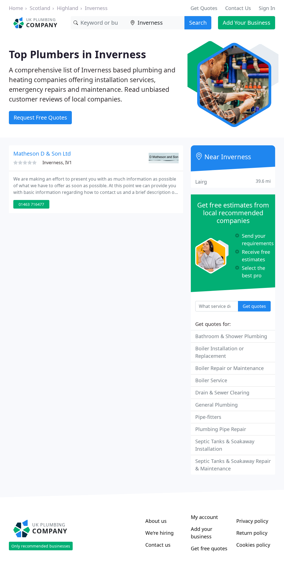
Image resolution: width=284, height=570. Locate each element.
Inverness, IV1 (57, 162)
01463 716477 (31, 204)
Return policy (251, 533)
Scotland (40, 8)
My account (204, 517)
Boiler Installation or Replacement (219, 352)
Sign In (267, 8)
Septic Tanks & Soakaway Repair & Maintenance (233, 465)
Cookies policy (253, 544)
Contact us (158, 544)
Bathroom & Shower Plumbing (231, 336)
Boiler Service (211, 380)
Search (198, 22)
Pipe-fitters (208, 417)
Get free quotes (209, 548)
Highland (67, 8)
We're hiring (159, 533)
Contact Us (238, 8)
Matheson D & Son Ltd (42, 153)
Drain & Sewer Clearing (222, 392)
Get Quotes (204, 8)
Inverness (96, 8)
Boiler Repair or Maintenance (229, 368)
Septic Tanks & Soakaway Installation (224, 445)
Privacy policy (252, 521)
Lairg (233, 181)
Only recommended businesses (40, 546)
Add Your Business (246, 22)
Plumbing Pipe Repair (220, 429)
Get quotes (254, 306)
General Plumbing (216, 404)
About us (156, 521)
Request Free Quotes (40, 117)
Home (16, 8)
